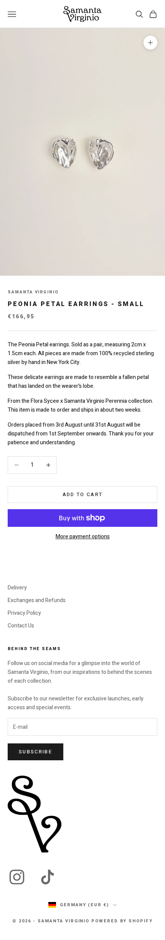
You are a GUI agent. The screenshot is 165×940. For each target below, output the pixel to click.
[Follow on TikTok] (47, 877)
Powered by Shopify (122, 921)
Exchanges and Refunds (37, 600)
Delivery (17, 588)
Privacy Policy (24, 613)
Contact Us (21, 626)
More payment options (83, 537)
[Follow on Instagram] (17, 877)
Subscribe (35, 751)
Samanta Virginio (33, 292)
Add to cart (83, 494)
